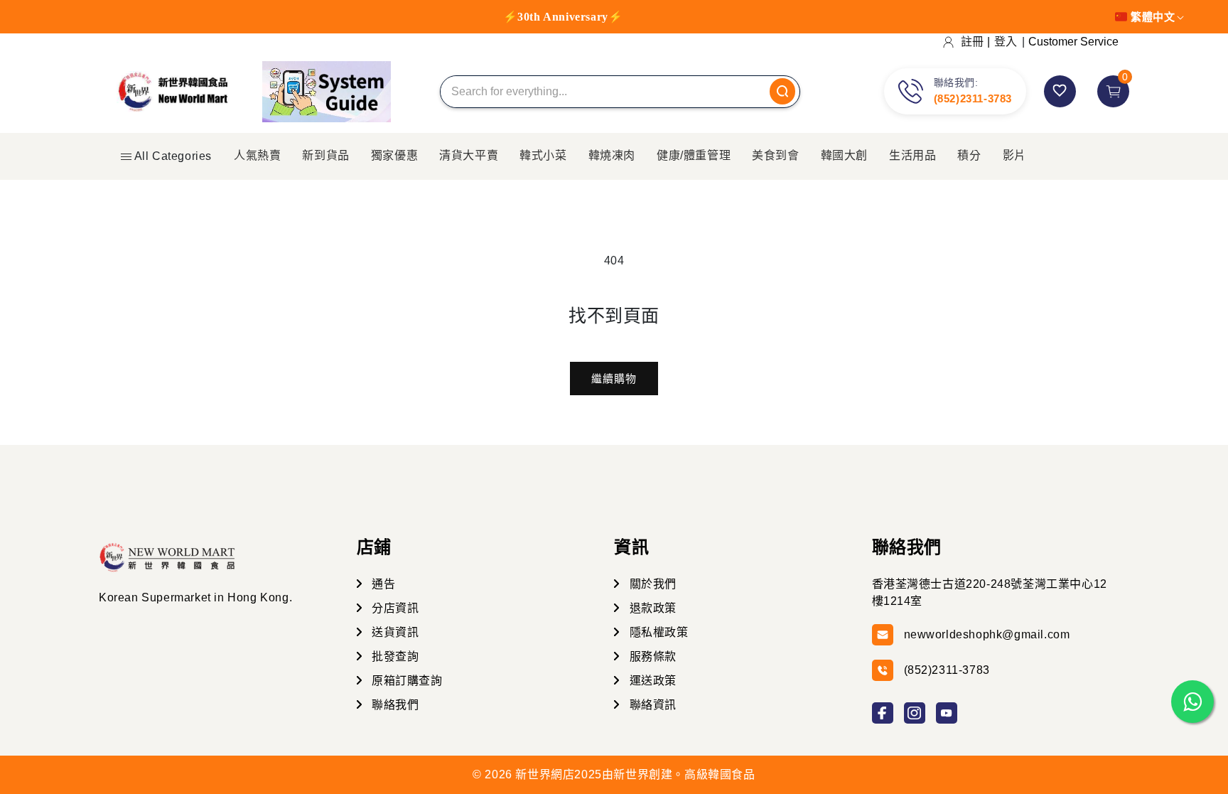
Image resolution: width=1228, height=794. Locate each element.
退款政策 (651, 608)
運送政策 (651, 681)
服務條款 (651, 656)
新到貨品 (325, 155)
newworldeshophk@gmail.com (987, 634)
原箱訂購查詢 (406, 681)
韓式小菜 (542, 155)
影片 (1014, 155)
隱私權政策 (657, 632)
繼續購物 (614, 378)
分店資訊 (394, 608)
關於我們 (651, 584)
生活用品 (912, 155)
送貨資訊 (394, 632)
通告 (382, 584)
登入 (1006, 42)
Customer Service (1073, 42)
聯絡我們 (394, 705)
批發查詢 (394, 656)
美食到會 (775, 155)
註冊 (972, 42)
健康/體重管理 (694, 155)
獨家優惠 (394, 155)
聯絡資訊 (651, 705)
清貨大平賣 (468, 155)
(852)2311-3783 (973, 98)
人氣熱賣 (257, 155)
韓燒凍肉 (611, 155)
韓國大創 (844, 155)
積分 (969, 155)
